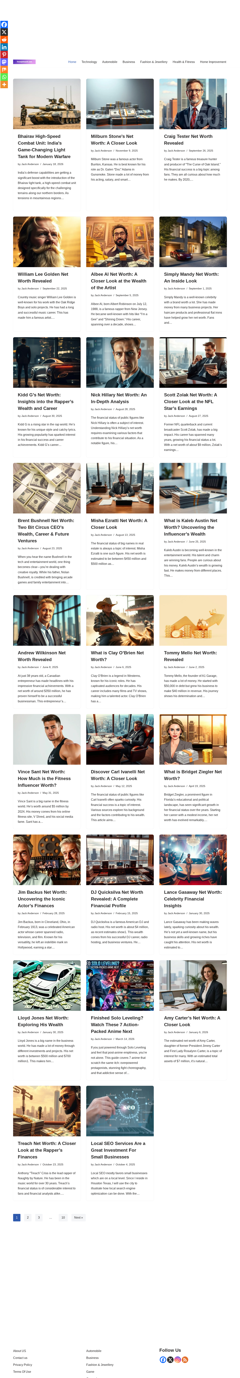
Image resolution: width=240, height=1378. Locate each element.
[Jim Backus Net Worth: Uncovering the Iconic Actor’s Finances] (47, 860)
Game (90, 1371)
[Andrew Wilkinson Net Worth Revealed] (47, 620)
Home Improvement (213, 62)
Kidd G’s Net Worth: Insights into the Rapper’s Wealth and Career (46, 401)
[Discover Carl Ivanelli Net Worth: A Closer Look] (120, 739)
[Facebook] (4, 24)
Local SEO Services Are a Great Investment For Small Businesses (118, 1150)
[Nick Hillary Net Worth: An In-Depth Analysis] (120, 362)
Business (129, 62)
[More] (4, 84)
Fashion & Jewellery (153, 62)
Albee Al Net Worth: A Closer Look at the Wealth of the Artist (118, 281)
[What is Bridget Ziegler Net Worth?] (193, 739)
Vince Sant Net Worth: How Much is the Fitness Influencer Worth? (44, 778)
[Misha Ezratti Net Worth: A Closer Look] (120, 488)
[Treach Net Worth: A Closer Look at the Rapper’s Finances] (47, 1111)
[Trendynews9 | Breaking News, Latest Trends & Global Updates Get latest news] (24, 62)
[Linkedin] (4, 47)
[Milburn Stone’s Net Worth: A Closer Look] (120, 104)
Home (72, 62)
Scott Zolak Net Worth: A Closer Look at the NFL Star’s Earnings (190, 401)
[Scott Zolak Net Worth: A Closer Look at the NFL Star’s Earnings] (193, 362)
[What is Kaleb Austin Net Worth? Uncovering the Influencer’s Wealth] (193, 488)
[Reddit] (4, 39)
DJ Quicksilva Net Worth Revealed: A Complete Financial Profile (117, 899)
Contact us (20, 1357)
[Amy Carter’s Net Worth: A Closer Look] (193, 985)
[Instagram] (177, 1359)
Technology (89, 62)
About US (19, 1351)
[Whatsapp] (4, 77)
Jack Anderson (30, 164)
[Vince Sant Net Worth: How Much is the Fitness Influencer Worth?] (47, 739)
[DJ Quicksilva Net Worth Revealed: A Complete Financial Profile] (120, 860)
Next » (78, 1217)
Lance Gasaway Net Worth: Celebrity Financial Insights (193, 899)
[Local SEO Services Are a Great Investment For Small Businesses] (120, 1111)
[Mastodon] (4, 62)
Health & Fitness (184, 62)
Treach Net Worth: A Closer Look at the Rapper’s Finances (47, 1150)
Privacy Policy (22, 1364)
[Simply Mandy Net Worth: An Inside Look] (193, 242)
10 (63, 1217)
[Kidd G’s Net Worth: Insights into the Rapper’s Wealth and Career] (47, 362)
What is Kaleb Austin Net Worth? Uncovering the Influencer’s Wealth (190, 527)
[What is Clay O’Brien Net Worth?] (120, 620)
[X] (4, 32)
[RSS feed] (185, 1359)
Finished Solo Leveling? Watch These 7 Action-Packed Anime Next (117, 1024)
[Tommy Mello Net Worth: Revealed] (193, 620)
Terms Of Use (22, 1371)
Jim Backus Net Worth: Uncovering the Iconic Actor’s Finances (42, 899)
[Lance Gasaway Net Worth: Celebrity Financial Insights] (193, 860)
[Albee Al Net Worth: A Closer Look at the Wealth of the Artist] (120, 242)
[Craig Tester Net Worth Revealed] (193, 104)
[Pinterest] (4, 54)
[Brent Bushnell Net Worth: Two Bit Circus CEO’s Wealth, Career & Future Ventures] (47, 488)
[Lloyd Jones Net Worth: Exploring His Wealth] (47, 985)
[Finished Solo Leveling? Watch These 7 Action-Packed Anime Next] (120, 985)
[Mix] (4, 69)
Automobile (109, 62)
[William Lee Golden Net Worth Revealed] (47, 242)
